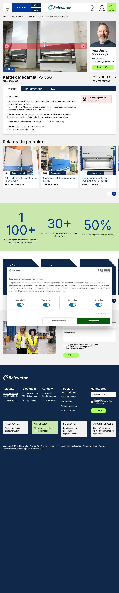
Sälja (36, 10)
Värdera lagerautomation (14, 449)
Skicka (71, 355)
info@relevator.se (10, 393)
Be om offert (103, 67)
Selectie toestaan (59, 321)
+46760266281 (98, 59)
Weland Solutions (69, 406)
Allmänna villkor (90, 446)
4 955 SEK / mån (103, 81)
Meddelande (69, 333)
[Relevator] (15, 377)
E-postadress (98, 394)
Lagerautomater (18, 16)
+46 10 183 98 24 (10, 396)
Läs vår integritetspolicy (75, 348)
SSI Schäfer (66, 401)
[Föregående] (7, 46)
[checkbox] (64, 346)
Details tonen (100, 313)
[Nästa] (83, 46)
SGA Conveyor (68, 411)
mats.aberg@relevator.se (103, 61)
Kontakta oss (11, 401)
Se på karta (30, 401)
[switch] (46, 305)
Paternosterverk (35, 16)
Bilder (10, 69)
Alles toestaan (93, 321)
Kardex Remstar (68, 397)
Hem (5, 16)
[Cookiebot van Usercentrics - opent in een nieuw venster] (100, 270)
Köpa (36, 5)
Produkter (21, 7)
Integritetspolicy (74, 446)
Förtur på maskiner (34, 449)
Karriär (102, 446)
